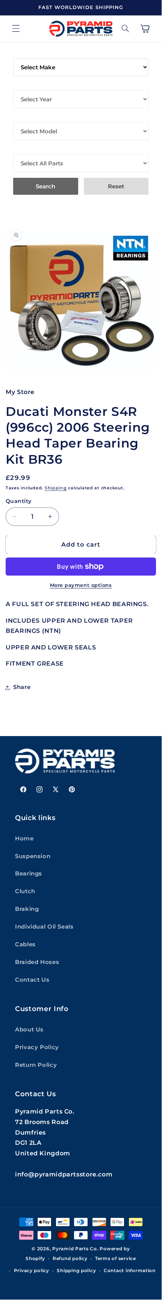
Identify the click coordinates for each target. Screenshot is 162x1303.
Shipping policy (76, 1270)
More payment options (81, 585)
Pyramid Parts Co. (75, 1248)
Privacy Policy (37, 1047)
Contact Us (32, 979)
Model (24, 117)
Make (21, 53)
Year (21, 85)
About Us (29, 1029)
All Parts (28, 149)
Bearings (28, 873)
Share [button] (21, 687)
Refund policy (70, 1258)
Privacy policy (31, 1270)
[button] (15, 28)
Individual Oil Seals (44, 926)
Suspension (32, 856)
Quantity (18, 501)
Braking (27, 909)
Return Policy (36, 1065)
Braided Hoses (37, 962)
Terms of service (115, 1258)
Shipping (56, 488)
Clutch (25, 891)
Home (24, 838)
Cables (25, 944)
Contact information (130, 1270)
